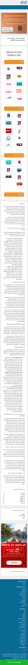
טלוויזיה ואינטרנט (22, 515)
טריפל (24, 516)
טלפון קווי (20, 194)
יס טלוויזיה (22, 496)
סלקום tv (23, 493)
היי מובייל (23, 606)
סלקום (24, 589)
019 (24, 604)
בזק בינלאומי (22, 622)
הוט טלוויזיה (22, 498)
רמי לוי (24, 598)
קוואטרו (23, 518)
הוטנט (24, 615)
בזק (25, 613)
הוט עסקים (22, 499)
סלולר (21, 62)
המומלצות (23, 514)
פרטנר (24, 596)
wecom (23, 600)
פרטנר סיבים (22, 628)
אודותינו (23, 584)
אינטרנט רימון (22, 618)
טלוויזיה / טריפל (18, 155)
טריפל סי (23, 624)
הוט (25, 611)
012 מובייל (23, 593)
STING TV (22, 501)
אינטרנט (20, 108)
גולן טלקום (23, 602)
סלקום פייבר (22, 626)
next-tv (23, 503)
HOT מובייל (22, 595)
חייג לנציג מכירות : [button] (7, 29)
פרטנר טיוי (22, 495)
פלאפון (24, 591)
